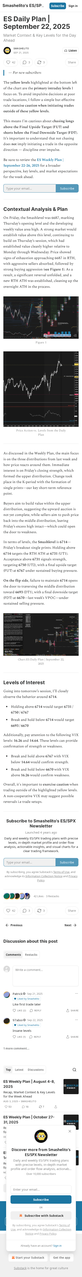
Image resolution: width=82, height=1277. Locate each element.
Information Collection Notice (43, 876)
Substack (20, 1268)
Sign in (73, 6)
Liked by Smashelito (28, 998)
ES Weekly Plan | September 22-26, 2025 (33, 162)
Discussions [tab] (36, 1070)
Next (68, 925)
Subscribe (57, 6)
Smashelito (21, 48)
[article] (41, 1094)
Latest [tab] (19, 1070)
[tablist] (21, 954)
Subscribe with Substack (44, 1215)
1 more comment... (16, 1048)
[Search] (74, 1070)
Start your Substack (30, 1258)
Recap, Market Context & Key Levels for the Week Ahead (29, 1094)
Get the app (61, 1258)
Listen (73, 50)
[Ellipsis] (76, 993)
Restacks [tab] (31, 955)
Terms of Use (61, 872)
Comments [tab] (13, 955)
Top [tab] (8, 1070)
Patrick (17, 994)
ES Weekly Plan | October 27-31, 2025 (28, 1119)
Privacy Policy (48, 1234)
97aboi (18, 1020)
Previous (16, 925)
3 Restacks (52, 896)
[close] (69, 1131)
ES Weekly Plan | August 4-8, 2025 (29, 1084)
